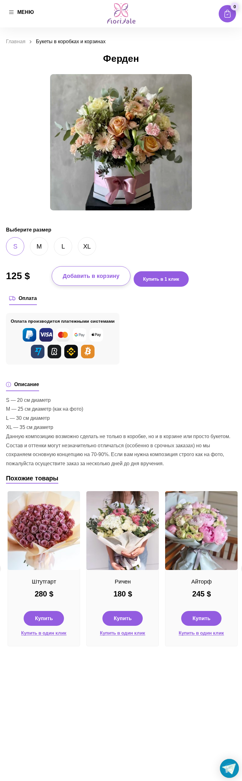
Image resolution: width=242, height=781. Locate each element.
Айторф (201, 581)
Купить (44, 618)
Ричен (123, 581)
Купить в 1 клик (161, 279)
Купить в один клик (43, 633)
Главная (16, 41)
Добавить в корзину (91, 276)
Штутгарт (44, 581)
